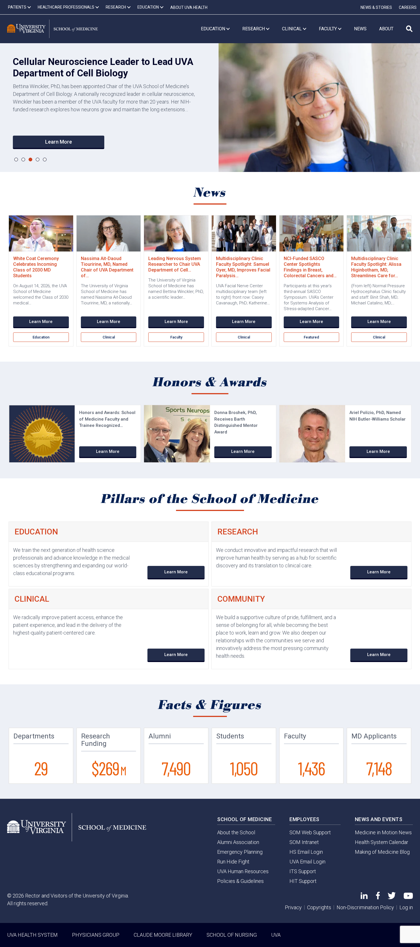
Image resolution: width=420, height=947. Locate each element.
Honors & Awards (210, 382)
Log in (406, 907)
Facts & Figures (210, 705)
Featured (311, 337)
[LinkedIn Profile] (364, 897)
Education (41, 337)
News (210, 193)
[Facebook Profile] (378, 898)
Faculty (176, 337)
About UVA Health (188, 7)
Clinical (109, 337)
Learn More (58, 142)
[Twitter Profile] (392, 897)
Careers (408, 7)
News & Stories (376, 7)
